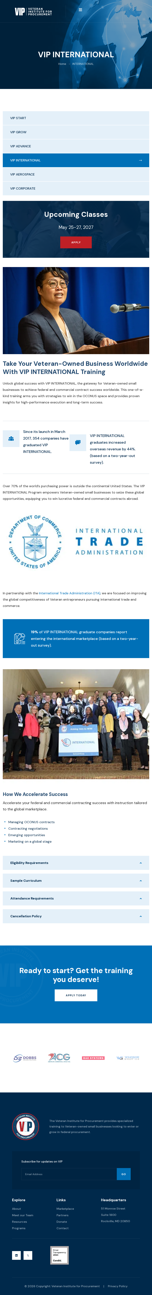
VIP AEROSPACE (22, 174)
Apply (76, 242)
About (16, 1209)
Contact (63, 1228)
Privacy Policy (118, 1286)
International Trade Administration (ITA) (69, 593)
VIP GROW (18, 132)
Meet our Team (22, 1215)
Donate (62, 1222)
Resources (19, 1222)
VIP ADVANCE (20, 146)
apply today (76, 995)
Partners (62, 1215)
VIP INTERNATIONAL (25, 160)
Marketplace (65, 1209)
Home (62, 64)
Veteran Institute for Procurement (76, 1286)
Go (123, 1174)
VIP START (18, 118)
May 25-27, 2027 (76, 227)
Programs (18, 1228)
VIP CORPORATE (22, 188)
